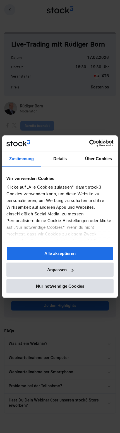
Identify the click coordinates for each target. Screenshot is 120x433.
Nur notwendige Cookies (60, 286)
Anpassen (57, 269)
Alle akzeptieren (60, 253)
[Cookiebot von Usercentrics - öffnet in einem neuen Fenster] (89, 143)
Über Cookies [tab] (98, 158)
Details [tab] (60, 158)
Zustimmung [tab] (21, 158)
